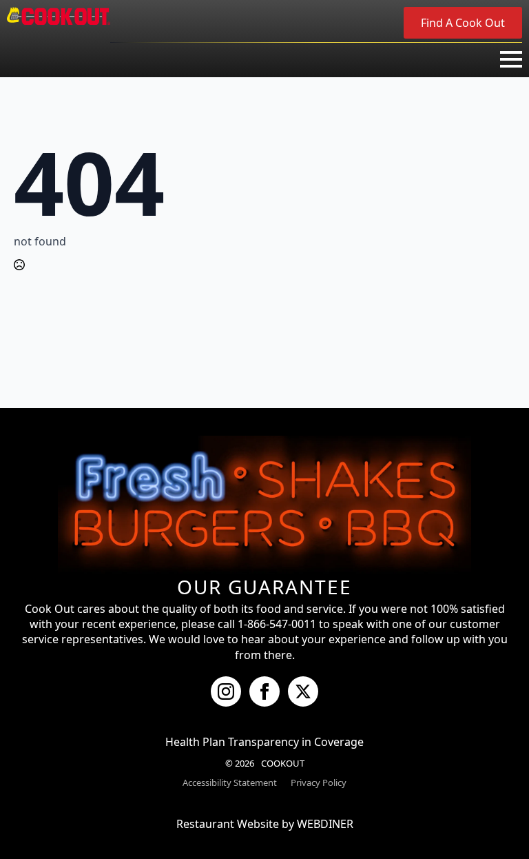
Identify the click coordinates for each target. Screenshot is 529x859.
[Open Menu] (511, 59)
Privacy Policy (318, 782)
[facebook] (264, 691)
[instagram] (226, 691)
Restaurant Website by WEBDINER (264, 823)
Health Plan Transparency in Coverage (264, 741)
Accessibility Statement (230, 782)
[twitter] (303, 691)
